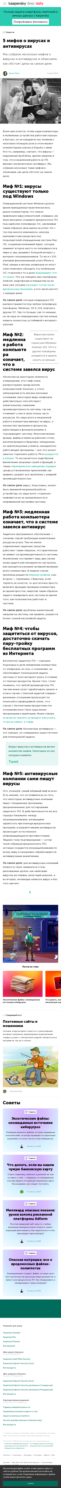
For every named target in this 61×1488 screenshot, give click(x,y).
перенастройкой (39, 574)
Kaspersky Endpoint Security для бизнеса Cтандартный (28, 1385)
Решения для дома (12, 1326)
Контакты (6, 1455)
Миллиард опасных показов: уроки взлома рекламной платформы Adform (30, 1214)
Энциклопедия (46, 1462)
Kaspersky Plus (9, 1337)
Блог (53, 1455)
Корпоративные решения (16, 1400)
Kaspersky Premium (11, 1341)
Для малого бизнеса (13, 1352)
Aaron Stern (14, 73)
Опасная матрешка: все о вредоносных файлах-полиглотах (30, 1264)
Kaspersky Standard (11, 1333)
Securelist (6, 1462)
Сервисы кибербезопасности (16, 1407)
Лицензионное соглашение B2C (16, 1446)
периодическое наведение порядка (33, 466)
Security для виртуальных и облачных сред (22, 1420)
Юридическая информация (15, 1448)
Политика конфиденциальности (16, 1444)
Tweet (13, 762)
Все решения (9, 1346)
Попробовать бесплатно (31, 21)
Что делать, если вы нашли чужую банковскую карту (30, 1167)
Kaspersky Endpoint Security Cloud (18, 1363)
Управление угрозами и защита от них (20, 1411)
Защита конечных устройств (16, 1416)
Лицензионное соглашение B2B (41, 1446)
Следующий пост (14, 1015)
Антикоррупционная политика (41, 1444)
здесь (29, 1477)
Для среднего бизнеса (14, 1374)
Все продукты (9, 1368)
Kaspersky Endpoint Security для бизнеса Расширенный (28, 1390)
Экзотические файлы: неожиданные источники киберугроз (21, 1001)
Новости (10, 32)
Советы (32, 1112)
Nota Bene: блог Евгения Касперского (25, 1462)
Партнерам (28, 1455)
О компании (16, 1455)
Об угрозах (37, 1455)
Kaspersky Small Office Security (16, 1359)
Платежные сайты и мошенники (20, 1023)
